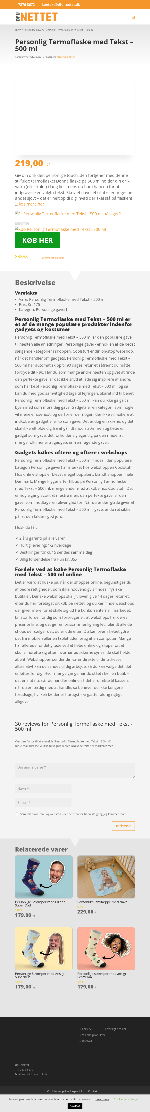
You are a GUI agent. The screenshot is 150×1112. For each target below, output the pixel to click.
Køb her (37, 240)
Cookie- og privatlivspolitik (65, 1091)
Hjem (18, 30)
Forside (87, 1029)
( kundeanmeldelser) (53, 257)
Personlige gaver (33, 30)
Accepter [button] (75, 1105)
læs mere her (31, 204)
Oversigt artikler (115, 1029)
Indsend (123, 826)
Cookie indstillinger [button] (126, 1099)
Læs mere (102, 1099)
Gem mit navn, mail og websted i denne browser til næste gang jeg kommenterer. (73, 814)
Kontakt (87, 1041)
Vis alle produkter (93, 1035)
